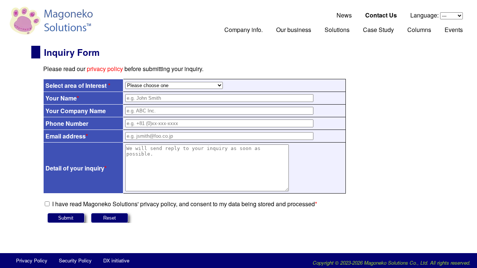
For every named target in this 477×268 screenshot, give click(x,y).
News (344, 15)
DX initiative (116, 260)
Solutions (337, 29)
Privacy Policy (31, 260)
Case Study (378, 29)
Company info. (243, 29)
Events (454, 29)
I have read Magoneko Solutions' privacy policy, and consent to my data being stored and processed (184, 204)
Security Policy (75, 260)
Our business (293, 29)
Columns (419, 29)
